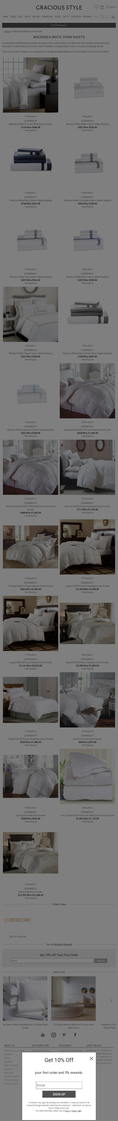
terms (67, 1111)
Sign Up (59, 1094)
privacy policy (77, 1111)
